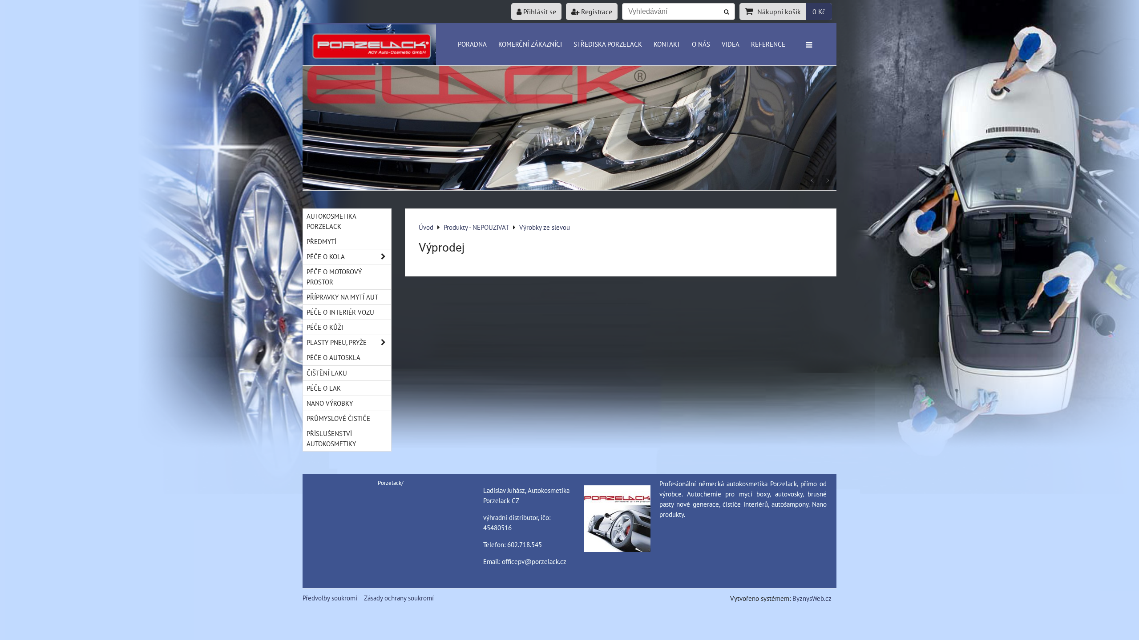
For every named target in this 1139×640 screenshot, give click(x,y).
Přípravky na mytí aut (342, 296)
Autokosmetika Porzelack (331, 221)
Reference (768, 44)
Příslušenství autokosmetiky (331, 438)
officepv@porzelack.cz (534, 561)
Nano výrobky (330, 403)
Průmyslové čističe (338, 418)
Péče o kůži (325, 327)
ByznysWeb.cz (812, 598)
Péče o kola (326, 256)
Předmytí (321, 241)
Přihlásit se (538, 11)
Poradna (472, 44)
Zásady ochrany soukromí (399, 597)
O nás (701, 44)
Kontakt (667, 44)
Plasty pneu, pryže (337, 342)
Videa (730, 44)
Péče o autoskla (333, 357)
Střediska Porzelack (608, 44)
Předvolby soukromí (330, 597)
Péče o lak (324, 388)
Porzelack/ (391, 483)
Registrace (595, 11)
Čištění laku (327, 372)
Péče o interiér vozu (340, 312)
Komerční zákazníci (530, 44)
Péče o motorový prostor (334, 276)
